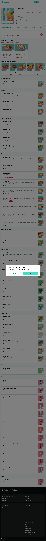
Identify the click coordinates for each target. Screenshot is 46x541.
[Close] (38, 266)
